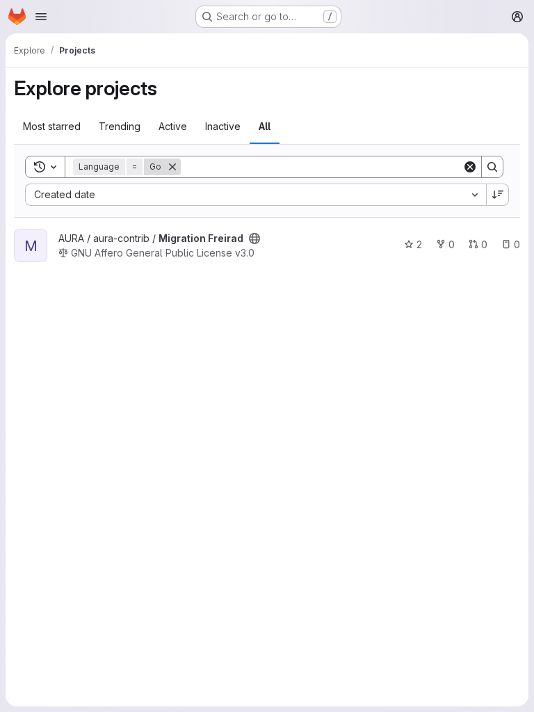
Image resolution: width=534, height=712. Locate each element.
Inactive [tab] (223, 126)
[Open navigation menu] (41, 17)
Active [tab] (173, 126)
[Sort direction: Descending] (498, 195)
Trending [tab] (119, 126)
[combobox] (255, 195)
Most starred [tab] (52, 126)
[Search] (492, 167)
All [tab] (264, 126)
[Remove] (172, 167)
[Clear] (470, 167)
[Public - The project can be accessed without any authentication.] (254, 238)
